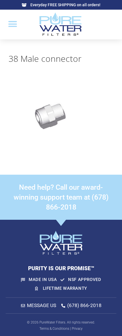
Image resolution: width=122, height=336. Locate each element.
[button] (13, 24)
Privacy (77, 329)
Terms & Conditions (54, 329)
